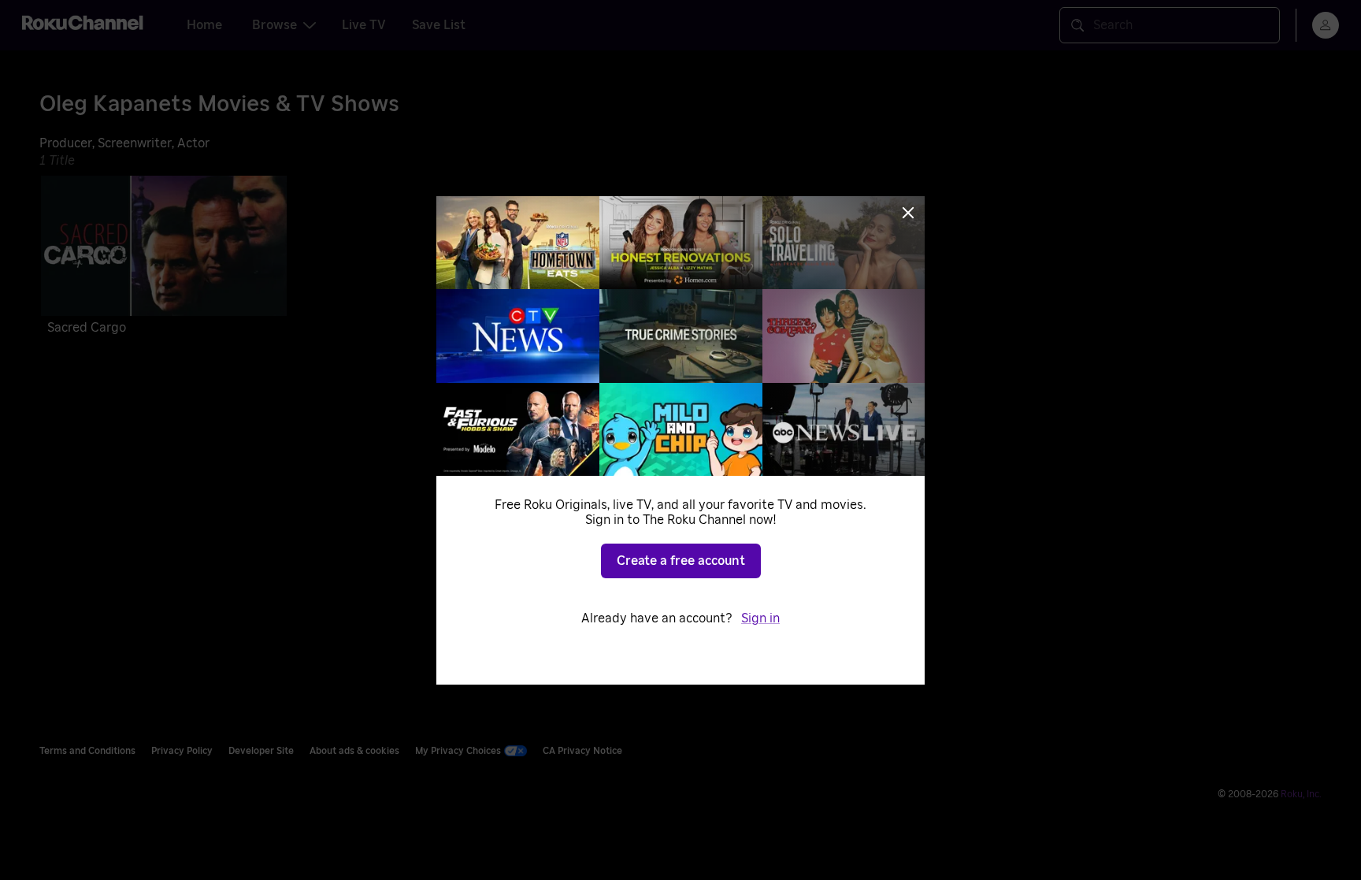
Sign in (760, 618)
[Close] (908, 212)
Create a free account (681, 561)
